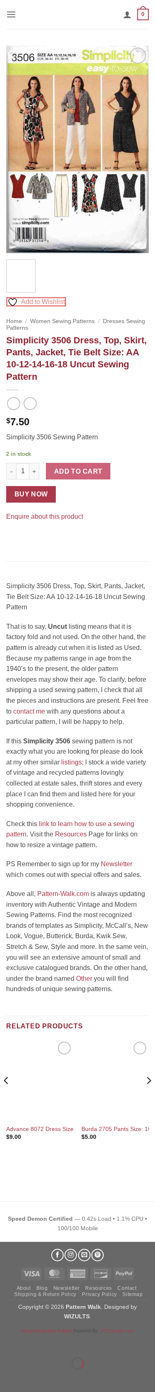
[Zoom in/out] (8, 1342)
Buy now (31, 494)
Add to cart (78, 471)
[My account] (127, 14)
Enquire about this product (44, 516)
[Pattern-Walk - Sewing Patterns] (78, 14)
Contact (126, 1288)
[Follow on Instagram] (70, 1255)
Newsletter (116, 863)
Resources (71, 834)
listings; (72, 762)
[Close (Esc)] (81, 1342)
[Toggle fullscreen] (32, 1342)
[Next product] (13, 403)
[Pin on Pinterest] (29, 537)
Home (14, 321)
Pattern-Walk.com (63, 893)
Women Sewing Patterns (62, 321)
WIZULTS (77, 1316)
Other (84, 978)
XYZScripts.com (117, 1330)
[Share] (56, 1342)
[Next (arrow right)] (32, 1378)
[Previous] (19, 149)
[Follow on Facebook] (57, 1255)
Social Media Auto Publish (46, 1330)
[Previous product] (30, 403)
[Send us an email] (84, 1255)
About (24, 1288)
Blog (42, 1288)
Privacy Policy (99, 1294)
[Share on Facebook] (14, 537)
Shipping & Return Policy (45, 1294)
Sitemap (132, 1294)
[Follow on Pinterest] (97, 1255)
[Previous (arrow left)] (8, 1378)
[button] (11, 14)
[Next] (135, 149)
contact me (29, 711)
